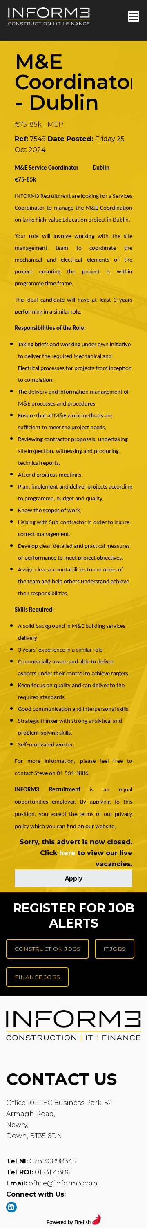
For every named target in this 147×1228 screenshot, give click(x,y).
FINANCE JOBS (37, 977)
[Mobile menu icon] (133, 16)
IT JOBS (114, 948)
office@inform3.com (63, 1183)
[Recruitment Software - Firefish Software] (74, 1222)
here (67, 853)
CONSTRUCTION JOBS (47, 948)
